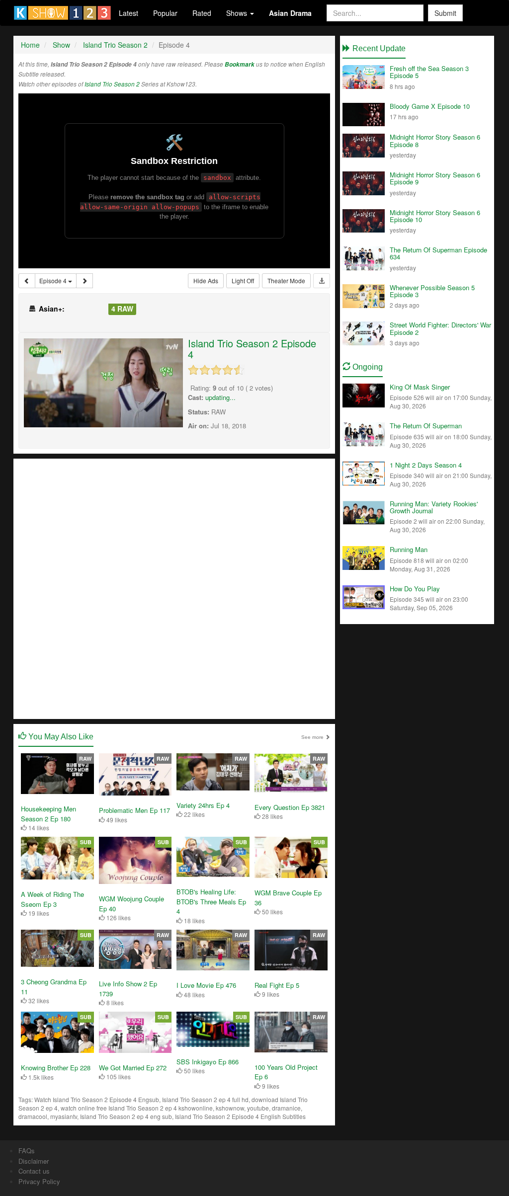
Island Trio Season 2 (112, 84)
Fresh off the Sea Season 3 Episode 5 (429, 72)
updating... (220, 397)
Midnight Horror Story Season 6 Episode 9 (435, 178)
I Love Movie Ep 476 (206, 985)
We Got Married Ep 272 (133, 1067)
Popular (165, 13)
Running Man (408, 549)
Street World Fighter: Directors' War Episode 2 (440, 328)
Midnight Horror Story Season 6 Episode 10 (435, 216)
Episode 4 (53, 280)
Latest (128, 13)
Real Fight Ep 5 (276, 985)
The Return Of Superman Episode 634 (438, 253)
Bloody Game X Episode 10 (430, 106)
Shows (237, 13)
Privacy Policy (39, 1181)
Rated (201, 13)
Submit (445, 13)
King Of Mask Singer (420, 387)
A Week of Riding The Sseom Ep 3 (52, 899)
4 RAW (122, 309)
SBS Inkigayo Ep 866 (207, 1061)
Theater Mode (286, 280)
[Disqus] (174, 588)
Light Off (243, 280)
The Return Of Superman (426, 425)
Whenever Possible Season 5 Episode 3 (432, 291)
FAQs (26, 1150)
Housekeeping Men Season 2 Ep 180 (48, 813)
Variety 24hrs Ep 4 (203, 805)
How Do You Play (415, 588)
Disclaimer (33, 1161)
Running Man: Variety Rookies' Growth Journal (434, 507)
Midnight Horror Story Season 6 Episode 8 (435, 140)
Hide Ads (205, 280)
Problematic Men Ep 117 (134, 810)
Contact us (34, 1171)
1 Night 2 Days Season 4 (426, 465)
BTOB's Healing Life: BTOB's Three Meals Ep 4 (211, 901)
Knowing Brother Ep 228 (55, 1067)
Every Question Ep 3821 (289, 807)
